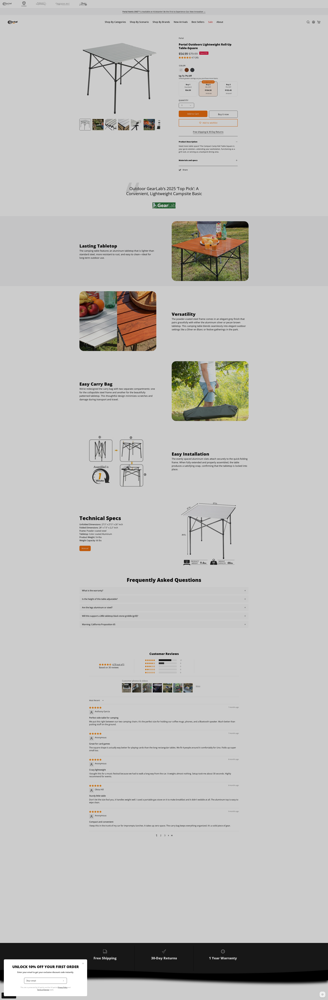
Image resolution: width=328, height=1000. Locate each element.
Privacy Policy (62, 987)
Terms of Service (43, 990)
